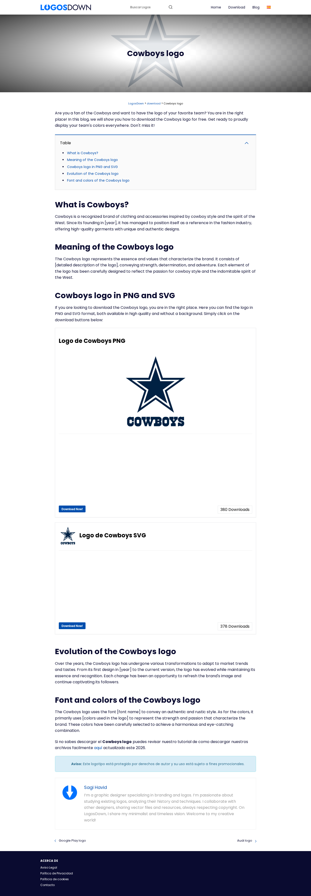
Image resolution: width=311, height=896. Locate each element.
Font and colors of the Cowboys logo (98, 180)
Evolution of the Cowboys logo (93, 173)
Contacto (47, 885)
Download (236, 7)
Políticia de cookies (54, 879)
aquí (98, 748)
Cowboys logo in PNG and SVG (92, 166)
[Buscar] (170, 7)
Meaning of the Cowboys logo (92, 159)
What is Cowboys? (82, 153)
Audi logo (244, 840)
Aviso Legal (48, 867)
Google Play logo (72, 840)
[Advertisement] (155, 472)
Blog (255, 7)
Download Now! (72, 509)
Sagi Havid (95, 787)
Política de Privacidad (56, 873)
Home (216, 7)
